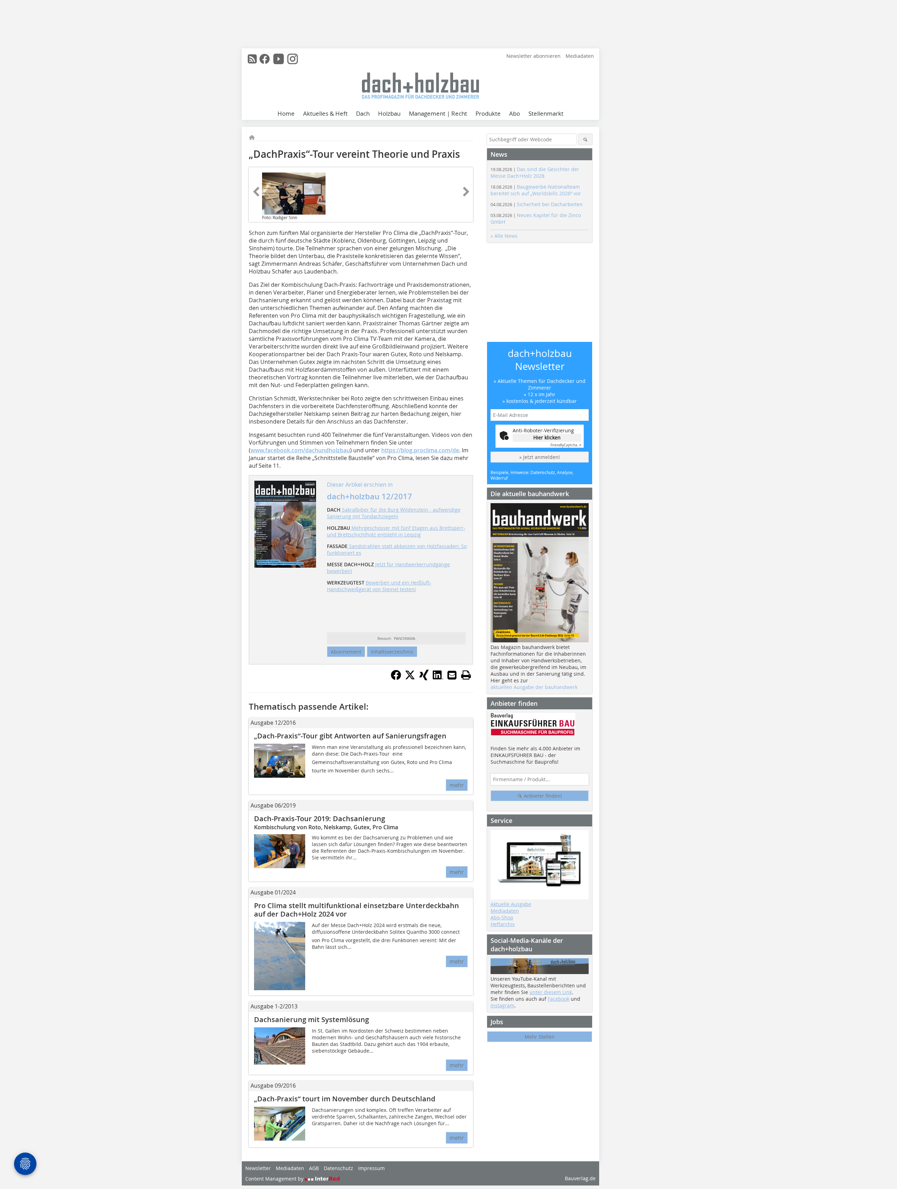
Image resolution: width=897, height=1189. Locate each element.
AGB (314, 1168)
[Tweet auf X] (410, 678)
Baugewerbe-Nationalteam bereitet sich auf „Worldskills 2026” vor (536, 190)
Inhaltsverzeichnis (392, 651)
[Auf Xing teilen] (424, 678)
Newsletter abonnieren (533, 56)
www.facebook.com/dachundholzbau (300, 450)
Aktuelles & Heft (325, 113)
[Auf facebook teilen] (396, 678)
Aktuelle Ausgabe (511, 904)
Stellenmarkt (545, 113)
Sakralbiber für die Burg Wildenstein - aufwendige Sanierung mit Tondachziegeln (393, 513)
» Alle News (504, 235)
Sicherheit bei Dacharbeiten (537, 204)
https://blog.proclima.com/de (420, 450)
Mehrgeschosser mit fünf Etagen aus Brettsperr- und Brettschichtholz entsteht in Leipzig (396, 531)
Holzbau (389, 113)
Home (286, 113)
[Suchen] (585, 139)
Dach (363, 113)
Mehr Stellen (540, 1036)
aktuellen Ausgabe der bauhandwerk (534, 687)
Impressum (371, 1168)
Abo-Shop (502, 917)
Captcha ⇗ (565, 445)
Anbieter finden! (542, 795)
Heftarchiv (503, 924)
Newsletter (258, 1168)
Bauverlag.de (580, 1178)
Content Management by (275, 1178)
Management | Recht (438, 113)
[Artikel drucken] (466, 675)
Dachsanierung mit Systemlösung (311, 1019)
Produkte (488, 113)
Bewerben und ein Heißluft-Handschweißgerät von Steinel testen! (379, 586)
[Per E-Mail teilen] (452, 675)
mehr (457, 785)
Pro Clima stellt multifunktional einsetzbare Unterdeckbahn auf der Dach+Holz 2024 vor (356, 910)
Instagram (502, 1005)
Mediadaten (580, 56)
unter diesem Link (550, 992)
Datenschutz (338, 1168)
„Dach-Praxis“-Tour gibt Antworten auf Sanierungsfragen (350, 736)
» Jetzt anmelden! (539, 457)
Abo (514, 113)
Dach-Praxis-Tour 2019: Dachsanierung (319, 818)
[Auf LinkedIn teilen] (438, 678)
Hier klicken (547, 437)
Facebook (558, 998)
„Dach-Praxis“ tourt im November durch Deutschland (344, 1098)
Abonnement (346, 651)
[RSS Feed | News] (252, 59)
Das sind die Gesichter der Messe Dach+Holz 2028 (535, 172)
